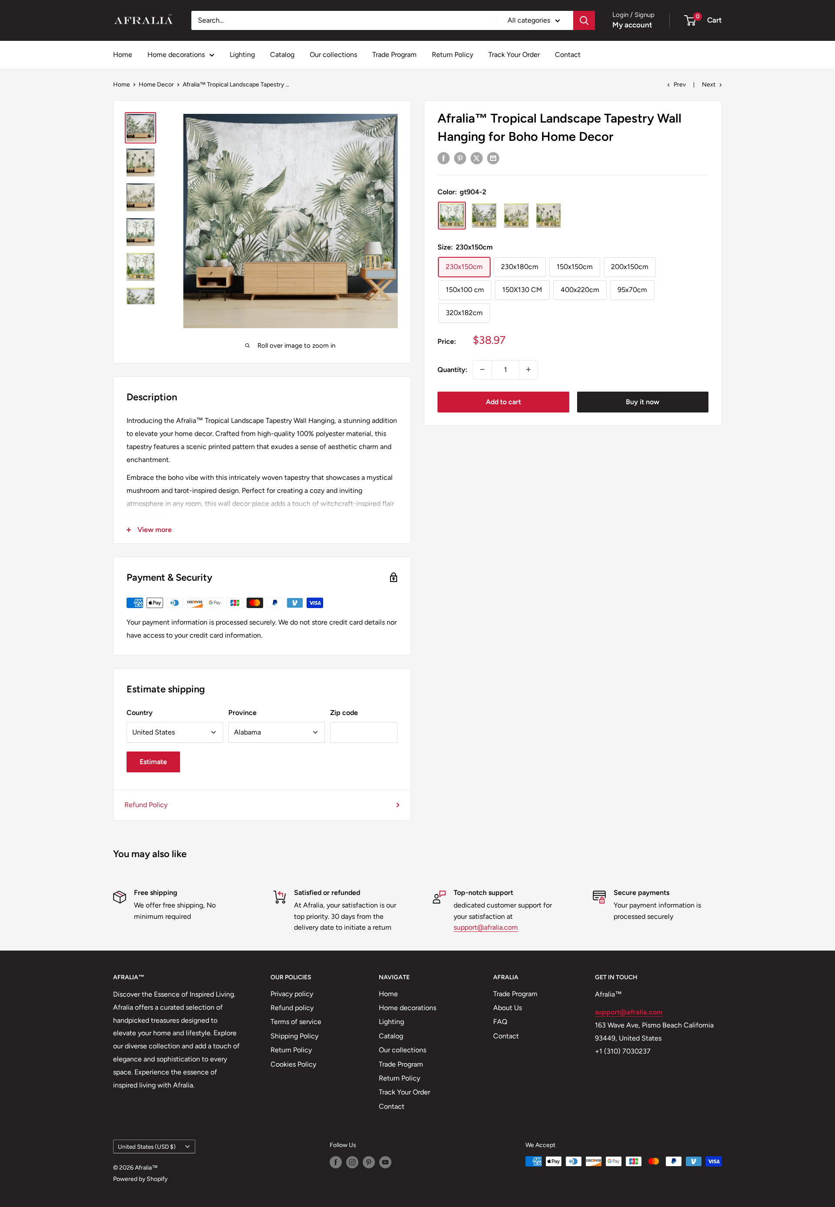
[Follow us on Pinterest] (369, 1162)
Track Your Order (514, 54)
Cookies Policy (293, 1064)
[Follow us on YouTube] (385, 1162)
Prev (680, 84)
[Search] (584, 20)
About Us (507, 1008)
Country (140, 712)
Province (242, 712)
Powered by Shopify (140, 1179)
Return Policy (452, 54)
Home (122, 54)
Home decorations (176, 54)
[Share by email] (493, 157)
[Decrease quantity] (482, 369)
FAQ (500, 1021)
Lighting (242, 54)
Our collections (333, 54)
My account (632, 24)
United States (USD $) (147, 1146)
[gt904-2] (452, 215)
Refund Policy (145, 805)
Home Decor (156, 84)
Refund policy (292, 1008)
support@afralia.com (486, 927)
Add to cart (503, 401)
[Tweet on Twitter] (477, 157)
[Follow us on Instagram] (352, 1162)
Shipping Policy (294, 1036)
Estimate (153, 762)
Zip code (344, 712)
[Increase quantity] (528, 369)
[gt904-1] (484, 215)
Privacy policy (292, 994)
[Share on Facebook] (444, 157)
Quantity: (453, 369)
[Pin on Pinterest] (460, 157)
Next (708, 84)
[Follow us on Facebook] (336, 1162)
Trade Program (394, 54)
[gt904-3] (516, 215)
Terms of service (296, 1021)
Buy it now (642, 401)
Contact (568, 54)
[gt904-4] (548, 215)
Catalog (282, 54)
